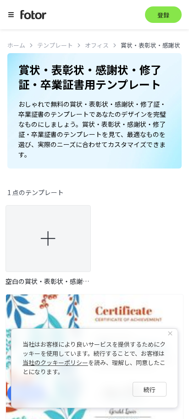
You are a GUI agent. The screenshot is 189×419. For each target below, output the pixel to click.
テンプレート (55, 45)
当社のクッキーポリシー (55, 362)
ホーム (16, 45)
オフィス (97, 45)
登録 (163, 15)
